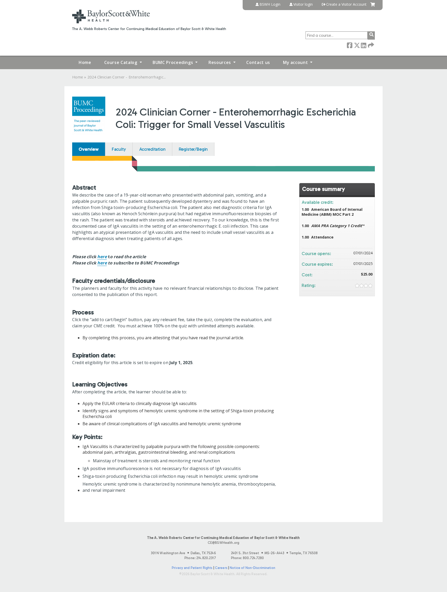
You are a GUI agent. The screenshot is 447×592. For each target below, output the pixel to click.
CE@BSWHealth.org (223, 543)
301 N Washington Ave (183, 553)
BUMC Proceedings (173, 62)
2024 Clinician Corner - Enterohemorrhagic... (126, 77)
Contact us (258, 62)
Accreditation (152, 149)
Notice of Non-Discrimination (252, 568)
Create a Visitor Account (346, 4)
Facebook (349, 45)
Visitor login (303, 4)
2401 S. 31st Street (274, 553)
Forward (370, 45)
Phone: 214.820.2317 (200, 558)
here (102, 256)
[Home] (111, 16)
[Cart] (372, 6)
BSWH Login (269, 4)
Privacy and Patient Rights (192, 568)
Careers (221, 568)
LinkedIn (363, 45)
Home (85, 62)
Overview (89, 149)
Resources (219, 62)
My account (295, 62)
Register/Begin (193, 149)
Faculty (119, 149)
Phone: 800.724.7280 (247, 558)
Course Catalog (120, 62)
